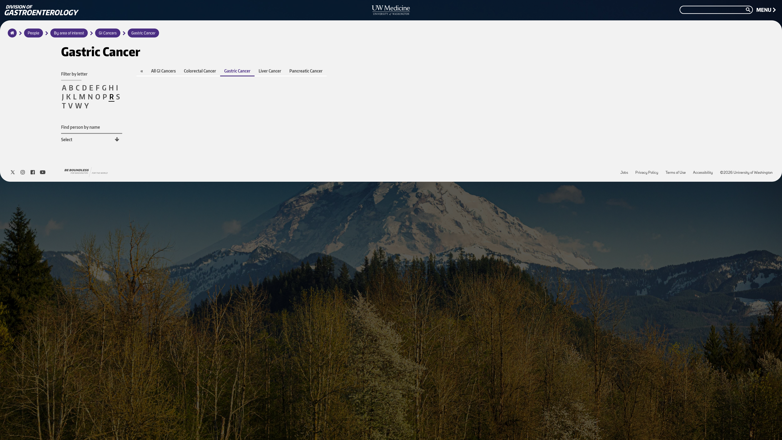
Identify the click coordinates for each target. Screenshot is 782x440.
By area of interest (69, 33)
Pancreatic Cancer (306, 71)
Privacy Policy (648, 171)
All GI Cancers (163, 71)
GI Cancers (108, 33)
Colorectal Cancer (200, 71)
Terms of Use (677, 171)
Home (11, 35)
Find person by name (80, 127)
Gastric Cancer (143, 33)
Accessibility (704, 171)
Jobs (625, 171)
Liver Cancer (270, 71)
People (33, 33)
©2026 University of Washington (746, 173)
